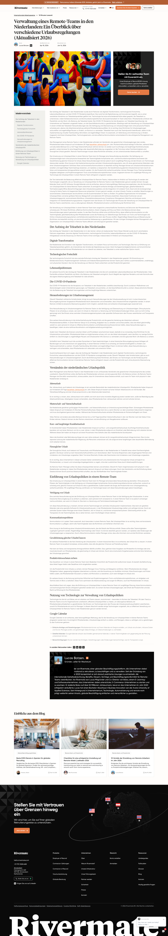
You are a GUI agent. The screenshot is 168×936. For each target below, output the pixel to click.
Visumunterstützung (60, 874)
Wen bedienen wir (52, 8)
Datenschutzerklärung (54, 906)
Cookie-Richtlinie (70, 906)
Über (83, 858)
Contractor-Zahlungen (61, 863)
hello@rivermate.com (21, 860)
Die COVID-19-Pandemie (25, 136)
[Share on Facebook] (80, 647)
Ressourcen (73, 8)
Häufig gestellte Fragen (146, 885)
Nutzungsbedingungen (37, 906)
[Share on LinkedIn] (77, 647)
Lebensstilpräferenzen (24, 132)
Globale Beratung (59, 879)
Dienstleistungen (37, 8)
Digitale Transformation (25, 125)
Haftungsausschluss (21, 906)
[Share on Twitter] (83, 647)
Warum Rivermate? (88, 863)
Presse (83, 890)
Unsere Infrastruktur (88, 869)
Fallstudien (142, 863)
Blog (140, 874)
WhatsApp (85, 6)
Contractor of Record (60, 869)
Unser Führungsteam (88, 874)
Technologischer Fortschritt (26, 129)
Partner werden (86, 879)
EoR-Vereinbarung (83, 906)
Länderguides (143, 858)
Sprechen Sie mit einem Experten (127, 8)
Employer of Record (60, 858)
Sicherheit (84, 885)
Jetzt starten (20, 830)
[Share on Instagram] (74, 647)
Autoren (141, 879)
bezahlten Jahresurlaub (98, 144)
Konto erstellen (148, 8)
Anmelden (101, 8)
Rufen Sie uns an (23, 878)
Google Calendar (23, 163)
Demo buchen (132, 92)
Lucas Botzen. (24, 45)
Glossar (141, 869)
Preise (65, 8)
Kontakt (84, 895)
